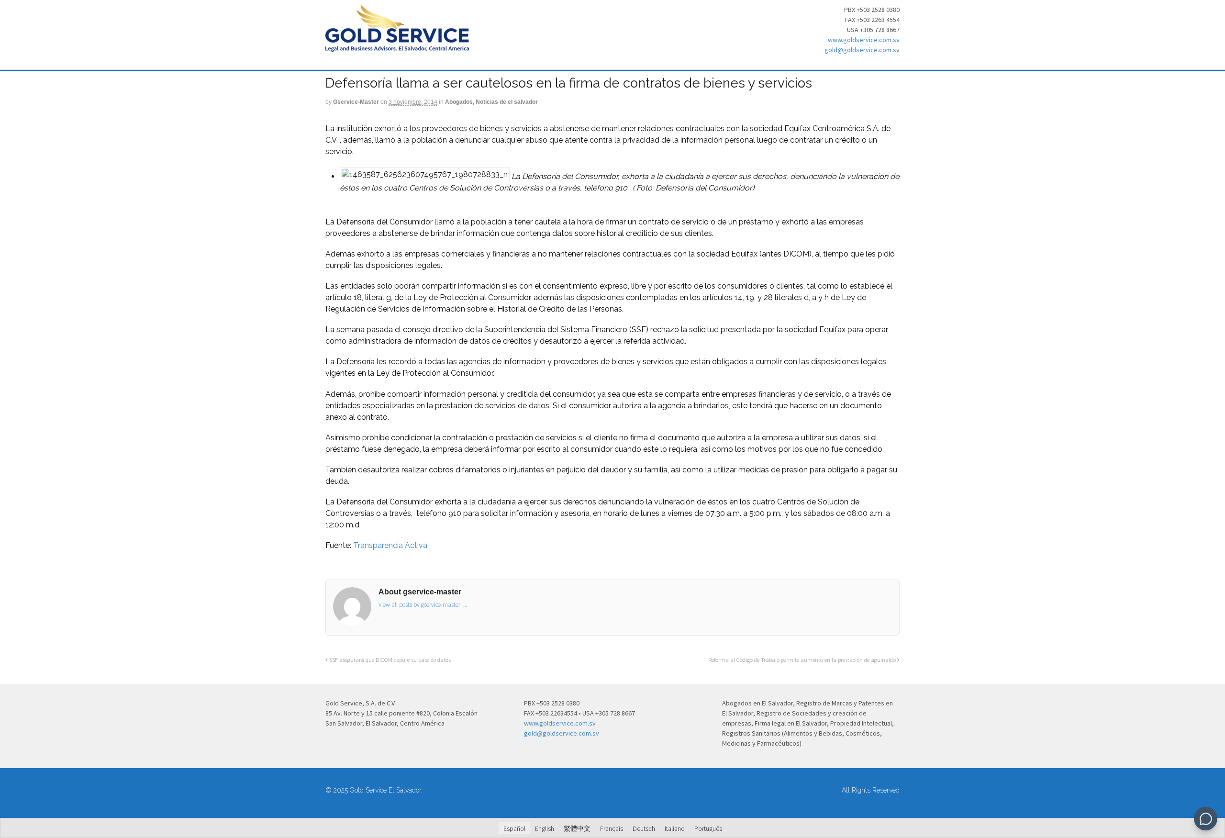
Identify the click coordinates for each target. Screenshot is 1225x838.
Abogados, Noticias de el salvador (491, 102)
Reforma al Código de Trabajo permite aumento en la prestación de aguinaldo (802, 659)
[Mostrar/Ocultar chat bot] (1205, 818)
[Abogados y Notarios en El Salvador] (397, 46)
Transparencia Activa (390, 545)
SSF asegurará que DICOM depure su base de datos (389, 659)
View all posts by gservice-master (423, 605)
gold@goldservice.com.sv (862, 49)
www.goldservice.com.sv (864, 39)
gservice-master (356, 102)
